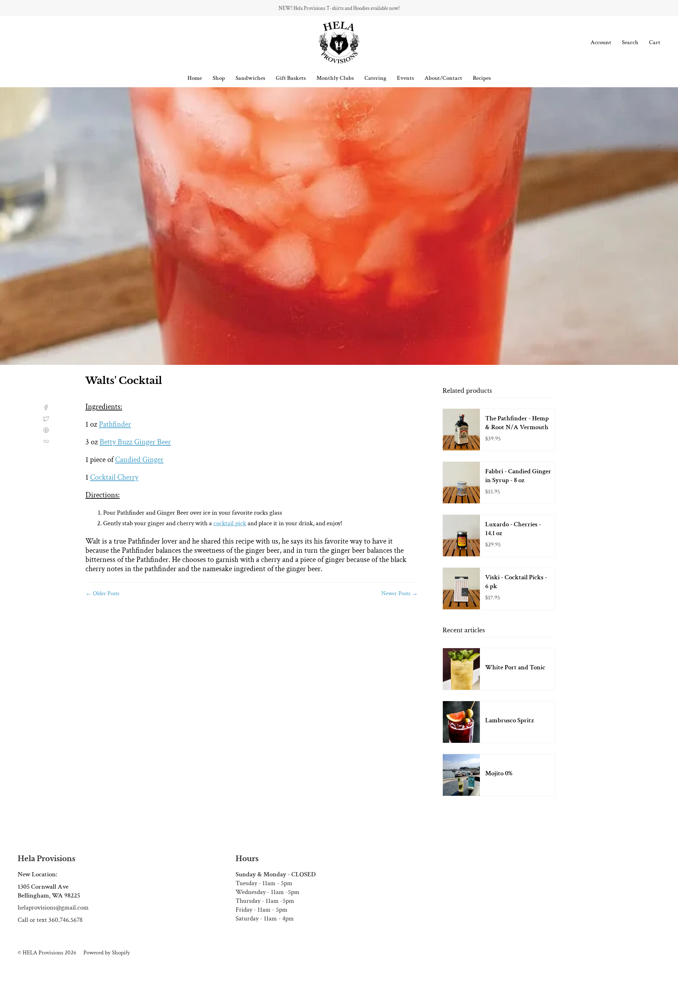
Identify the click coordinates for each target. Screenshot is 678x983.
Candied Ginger (139, 460)
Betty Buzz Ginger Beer (135, 442)
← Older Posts (102, 593)
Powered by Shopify (106, 953)
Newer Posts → (399, 593)
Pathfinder (115, 424)
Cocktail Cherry (114, 477)
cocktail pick (229, 523)
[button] (218, 78)
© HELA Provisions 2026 (47, 953)
